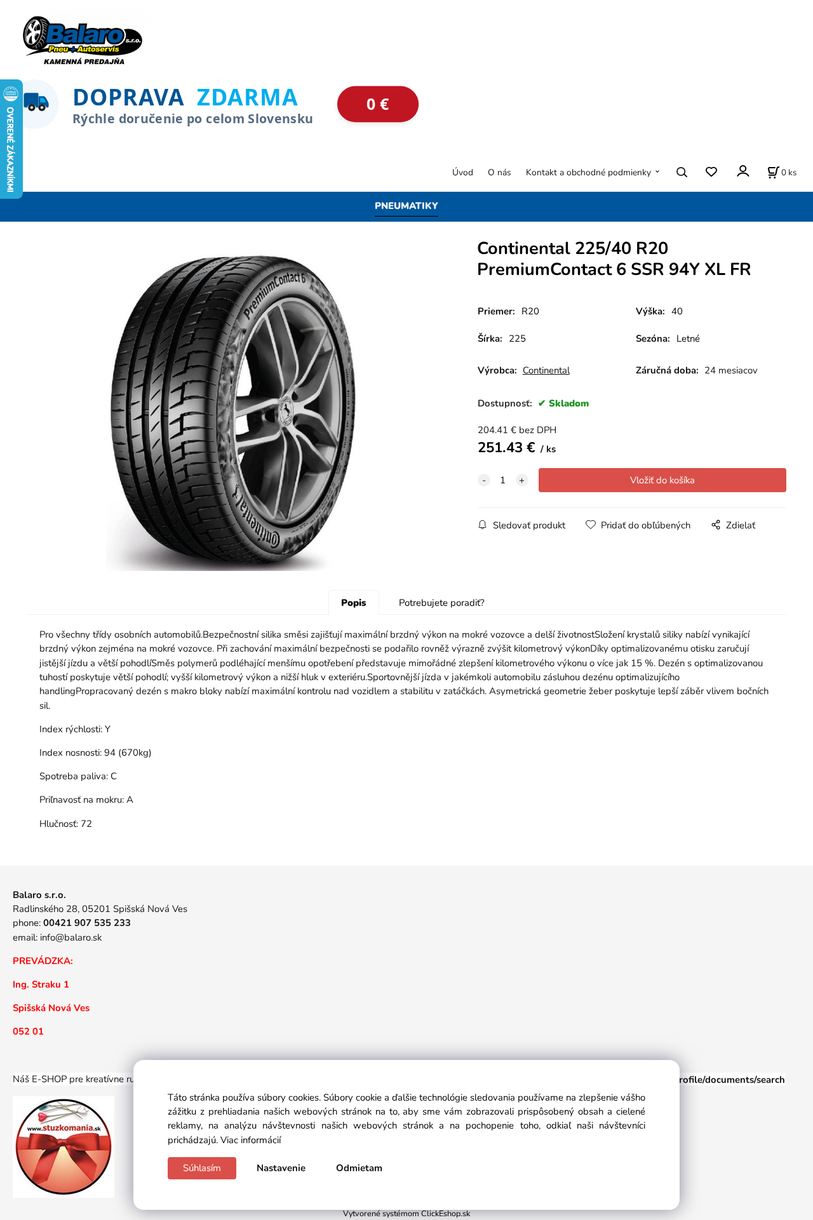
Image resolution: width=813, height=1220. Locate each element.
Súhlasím (202, 1168)
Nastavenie (281, 1168)
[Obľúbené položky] (711, 172)
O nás (499, 172)
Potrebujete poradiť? (442, 602)
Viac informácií (250, 1140)
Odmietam (359, 1168)
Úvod (462, 172)
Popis (353, 602)
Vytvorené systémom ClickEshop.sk (406, 1213)
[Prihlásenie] (742, 171)
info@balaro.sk (71, 937)
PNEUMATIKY (406, 205)
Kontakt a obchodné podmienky (588, 172)
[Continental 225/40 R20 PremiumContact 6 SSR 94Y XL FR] (232, 412)
